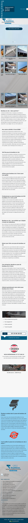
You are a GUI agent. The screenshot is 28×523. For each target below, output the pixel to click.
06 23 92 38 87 (2, 13)
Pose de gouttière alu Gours (7, 503)
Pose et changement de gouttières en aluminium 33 (12, 481)
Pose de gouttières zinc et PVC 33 (9, 484)
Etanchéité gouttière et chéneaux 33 (9, 486)
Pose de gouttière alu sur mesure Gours (15, 513)
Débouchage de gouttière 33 (8, 489)
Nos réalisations (14, 28)
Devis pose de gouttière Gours (17, 503)
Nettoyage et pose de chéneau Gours (14, 507)
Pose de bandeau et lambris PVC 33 (9, 498)
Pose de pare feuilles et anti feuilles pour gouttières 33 (12, 490)
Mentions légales (20, 519)
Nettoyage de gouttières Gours (10, 510)
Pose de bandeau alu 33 (7, 497)
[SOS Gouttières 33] (8, 21)
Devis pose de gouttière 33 (7, 492)
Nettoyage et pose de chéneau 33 (9, 487)
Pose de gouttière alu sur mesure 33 (9, 495)
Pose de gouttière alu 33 (7, 493)
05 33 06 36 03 (2, 5)
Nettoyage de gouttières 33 (8, 483)
